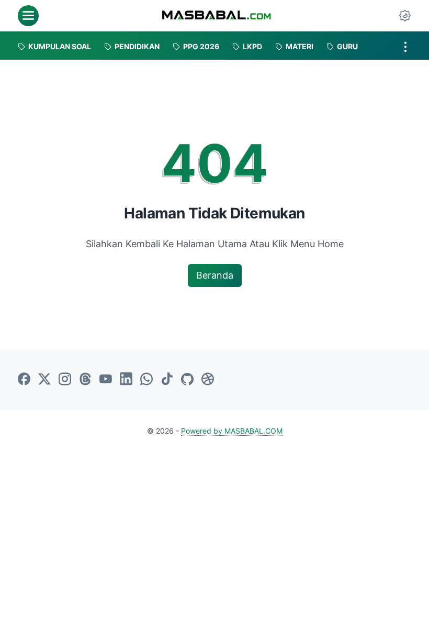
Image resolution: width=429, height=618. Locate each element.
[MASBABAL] (216, 16)
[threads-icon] (85, 380)
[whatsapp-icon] (146, 380)
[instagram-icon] (65, 380)
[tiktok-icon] (167, 380)
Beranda (214, 275)
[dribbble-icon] (207, 380)
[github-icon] (187, 380)
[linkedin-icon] (126, 380)
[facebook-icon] (24, 380)
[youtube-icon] (105, 380)
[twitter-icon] (44, 380)
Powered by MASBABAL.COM (232, 430)
